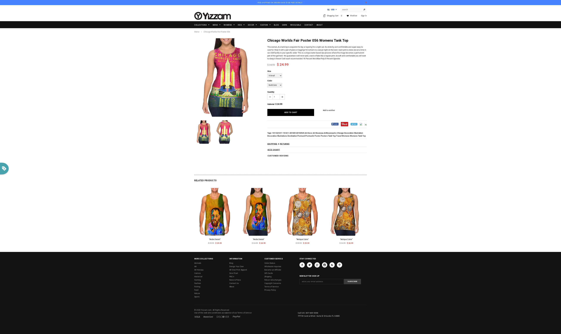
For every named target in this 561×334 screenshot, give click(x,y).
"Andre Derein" (214, 239)
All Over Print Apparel (238, 270)
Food (196, 290)
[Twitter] (354, 124)
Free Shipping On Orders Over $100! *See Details (279, 3)
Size (269, 71)
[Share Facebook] (335, 124)
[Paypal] (236, 317)
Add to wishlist (329, 110)
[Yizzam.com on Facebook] (302, 265)
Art (195, 267)
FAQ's (231, 277)
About (231, 287)
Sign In (364, 16)
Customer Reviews (277, 156)
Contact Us (234, 283)
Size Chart (233, 273)
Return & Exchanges (272, 280)
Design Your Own (236, 267)
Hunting (197, 280)
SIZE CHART (273, 150)
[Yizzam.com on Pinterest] (339, 265)
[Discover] (223, 317)
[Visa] (197, 317)
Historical (198, 277)
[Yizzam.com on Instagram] (324, 265)
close (366, 2)
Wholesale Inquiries (272, 267)
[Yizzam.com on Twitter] (309, 265)
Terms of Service (271, 287)
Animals (197, 263)
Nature (197, 293)
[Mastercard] (208, 317)
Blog (231, 263)
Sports (197, 297)
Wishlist (353, 16)
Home (196, 32)
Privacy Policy (270, 290)
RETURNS (284, 144)
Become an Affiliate (272, 270)
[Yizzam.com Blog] (332, 265)
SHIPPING (272, 144)
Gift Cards (268, 273)
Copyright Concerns (272, 283)
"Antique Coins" (302, 239)
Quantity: (271, 92)
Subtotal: (271, 104)
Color (269, 81)
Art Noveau (199, 270)
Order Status (269, 263)
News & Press (235, 280)
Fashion (197, 283)
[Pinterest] (344, 124)
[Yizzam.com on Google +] (317, 265)
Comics (197, 273)
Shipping (267, 277)
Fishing (197, 287)
